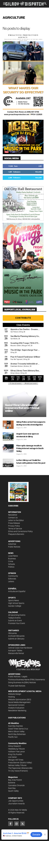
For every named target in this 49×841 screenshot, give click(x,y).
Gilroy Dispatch (14, 746)
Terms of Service (15, 529)
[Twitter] (22, 823)
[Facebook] (10, 823)
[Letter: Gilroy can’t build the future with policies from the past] (8, 463)
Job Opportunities (15, 801)
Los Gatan (12, 757)
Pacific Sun (13, 737)
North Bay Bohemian (17, 734)
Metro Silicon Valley (16, 731)
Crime (10, 561)
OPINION (12, 573)
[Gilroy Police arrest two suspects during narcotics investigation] (8, 425)
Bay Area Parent (15, 780)
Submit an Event (15, 620)
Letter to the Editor (16, 520)
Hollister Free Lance (16, 751)
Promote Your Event (16, 623)
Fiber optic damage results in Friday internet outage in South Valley (30, 448)
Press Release (14, 523)
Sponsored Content (16, 705)
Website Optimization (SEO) (19, 699)
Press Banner (13, 762)
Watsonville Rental (16, 653)
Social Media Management (19, 702)
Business (12, 559)
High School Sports (16, 603)
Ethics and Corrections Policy (20, 531)
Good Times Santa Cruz (18, 729)
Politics (11, 567)
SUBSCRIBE (13, 506)
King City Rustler (15, 754)
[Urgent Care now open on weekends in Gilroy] (8, 436)
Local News (13, 556)
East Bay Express (15, 726)
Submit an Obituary (16, 639)
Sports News (13, 600)
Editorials (12, 579)
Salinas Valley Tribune (17, 765)
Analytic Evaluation (16, 708)
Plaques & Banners (16, 534)
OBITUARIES (13, 630)
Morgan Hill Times (15, 760)
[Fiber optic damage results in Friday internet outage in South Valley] (8, 448)
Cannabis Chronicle (16, 785)
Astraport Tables (15, 650)
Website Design (14, 694)
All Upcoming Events (16, 615)
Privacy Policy (14, 526)
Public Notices (14, 547)
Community (13, 576)
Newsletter (12, 515)
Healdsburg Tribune (16, 749)
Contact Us (13, 517)
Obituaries (12, 633)
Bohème (11, 783)
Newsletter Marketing (17, 710)
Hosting (11, 697)
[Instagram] (16, 823)
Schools (11, 564)
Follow (38, 172)
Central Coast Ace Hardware (20, 648)
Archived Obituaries (16, 636)
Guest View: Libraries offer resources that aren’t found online (22, 407)
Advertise (12, 544)
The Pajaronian (14, 768)
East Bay (12, 788)
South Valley (13, 791)
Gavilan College (14, 606)
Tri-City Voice (13, 771)
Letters (11, 581)
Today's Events (14, 618)
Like (40, 166)
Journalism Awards (16, 803)
